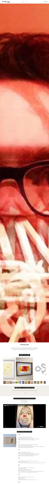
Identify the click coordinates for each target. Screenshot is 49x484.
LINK (33, 439)
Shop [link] (26, 1)
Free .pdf (35, 479)
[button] (46, 2)
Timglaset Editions (28, 479)
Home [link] (23, 1)
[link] (6, 1)
